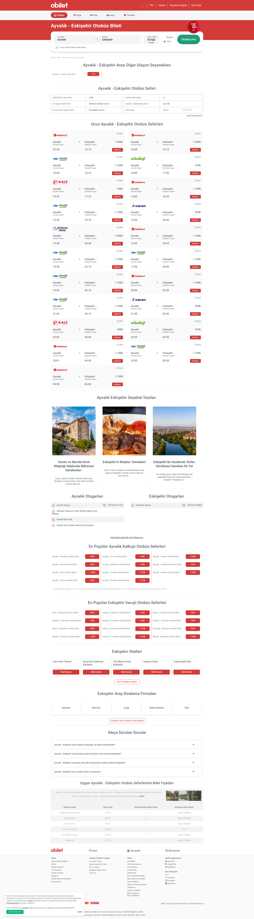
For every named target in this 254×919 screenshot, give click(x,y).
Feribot (131, 15)
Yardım (161, 5)
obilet (141, 796)
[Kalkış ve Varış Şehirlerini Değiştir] (97, 39)
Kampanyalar (56, 882)
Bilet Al (53, 864)
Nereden (61, 37)
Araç (112, 15)
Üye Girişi (196, 5)
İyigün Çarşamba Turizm (98, 864)
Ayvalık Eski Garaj (64, 519)
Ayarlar (79, 912)
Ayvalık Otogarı (63, 505)
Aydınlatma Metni (12, 903)
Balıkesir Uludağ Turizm (99, 104)
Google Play (171, 864)
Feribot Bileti (131, 870)
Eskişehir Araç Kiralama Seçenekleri (127, 720)
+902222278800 (194, 505)
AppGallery (171, 867)
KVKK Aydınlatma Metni (136, 876)
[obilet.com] (65, 7)
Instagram (171, 881)
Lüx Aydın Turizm (95, 861)
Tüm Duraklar (56, 870)
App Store (171, 861)
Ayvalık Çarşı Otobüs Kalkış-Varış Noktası (75, 525)
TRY (151, 5)
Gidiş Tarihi (151, 37)
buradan (25, 908)
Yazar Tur (92, 873)
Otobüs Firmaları (57, 873)
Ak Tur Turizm (94, 867)
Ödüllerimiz (131, 887)
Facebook (171, 878)
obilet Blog (171, 883)
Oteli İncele (66, 672)
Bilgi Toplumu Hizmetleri (136, 879)
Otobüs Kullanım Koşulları (136, 885)
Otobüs (60, 15)
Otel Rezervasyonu (134, 864)
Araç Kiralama (132, 867)
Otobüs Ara (188, 39)
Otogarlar (54, 876)
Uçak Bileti (131, 861)
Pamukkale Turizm (97, 110)
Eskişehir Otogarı (143, 505)
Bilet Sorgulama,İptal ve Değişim (133, 894)
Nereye (105, 37)
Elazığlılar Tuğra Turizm (97, 870)
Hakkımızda (131, 873)
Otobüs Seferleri (57, 867)
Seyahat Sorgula (178, 5)
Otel (95, 15)
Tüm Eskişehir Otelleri (127, 682)
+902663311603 (115, 505)
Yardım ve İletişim (133, 890)
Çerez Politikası (133, 882)
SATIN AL (117, 150)
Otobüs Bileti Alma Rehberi (61, 879)
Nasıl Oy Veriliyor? (194, 116)
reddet (30, 901)
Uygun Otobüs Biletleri (59, 861)
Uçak (78, 15)
